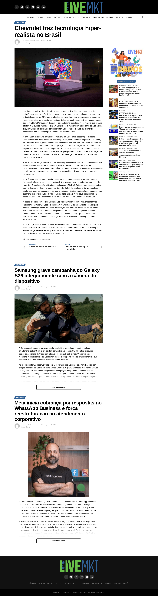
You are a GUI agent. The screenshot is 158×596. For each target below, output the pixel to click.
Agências (30, 17)
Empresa (57, 17)
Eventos (67, 17)
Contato (119, 17)
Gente (75, 17)
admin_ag (26, 43)
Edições (129, 17)
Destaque (46, 239)
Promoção (85, 17)
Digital (48, 17)
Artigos (39, 17)
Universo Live (98, 17)
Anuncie (110, 17)
